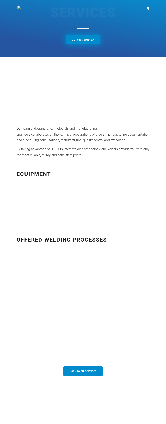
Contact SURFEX (83, 39)
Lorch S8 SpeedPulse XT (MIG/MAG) (58, 193)
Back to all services (83, 371)
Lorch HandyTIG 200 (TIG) (49, 206)
